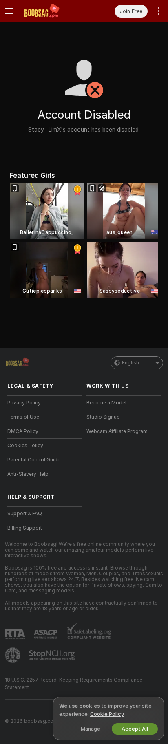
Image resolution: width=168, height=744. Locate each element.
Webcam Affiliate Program (117, 431)
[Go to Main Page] (51, 11)
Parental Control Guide (33, 460)
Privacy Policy (24, 403)
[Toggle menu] (9, 11)
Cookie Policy (107, 714)
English (130, 363)
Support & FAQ (24, 514)
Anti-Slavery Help (28, 474)
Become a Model (106, 403)
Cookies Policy (25, 445)
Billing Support (24, 528)
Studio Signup (103, 417)
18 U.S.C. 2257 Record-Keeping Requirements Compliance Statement (73, 683)
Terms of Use (23, 417)
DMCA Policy (22, 431)
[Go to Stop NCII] (53, 655)
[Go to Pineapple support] (13, 655)
